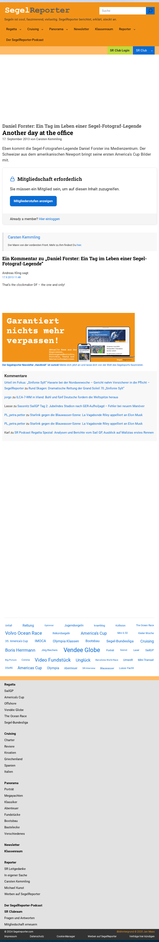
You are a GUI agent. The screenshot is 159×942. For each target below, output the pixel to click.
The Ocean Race (145, 625)
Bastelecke (12, 827)
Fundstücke (12, 815)
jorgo (8, 397)
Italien (8, 772)
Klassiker (10, 802)
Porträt (110, 650)
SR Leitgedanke (15, 869)
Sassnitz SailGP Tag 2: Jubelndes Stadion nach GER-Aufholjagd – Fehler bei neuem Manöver (81, 406)
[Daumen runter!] (3, 297)
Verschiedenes (14, 834)
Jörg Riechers (49, 650)
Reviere (9, 746)
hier (79, 245)
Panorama (11, 783)
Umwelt (128, 660)
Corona (26, 659)
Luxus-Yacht (126, 668)
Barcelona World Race (106, 660)
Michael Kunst (14, 888)
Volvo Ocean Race (23, 633)
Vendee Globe (82, 649)
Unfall (8, 625)
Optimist (49, 625)
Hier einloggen (49, 219)
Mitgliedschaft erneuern (20, 924)
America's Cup (94, 633)
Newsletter (11, 845)
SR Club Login (119, 50)
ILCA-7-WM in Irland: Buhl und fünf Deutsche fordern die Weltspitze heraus (67, 397)
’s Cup (20, 697)
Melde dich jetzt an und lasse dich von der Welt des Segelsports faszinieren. (72, 365)
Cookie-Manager (66, 936)
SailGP (149, 650)
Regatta (9, 684)
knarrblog (99, 625)
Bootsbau (93, 641)
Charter (9, 740)
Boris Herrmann (20, 650)
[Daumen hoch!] (3, 293)
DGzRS (9, 668)
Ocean (14, 716)
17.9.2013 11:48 (11, 277)
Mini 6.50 (122, 633)
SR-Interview (88, 668)
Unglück (83, 660)
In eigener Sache (15, 875)
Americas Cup (30, 668)
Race (23, 716)
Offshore (10, 703)
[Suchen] (150, 10)
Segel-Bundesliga (120, 641)
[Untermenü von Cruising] (42, 29)
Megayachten (13, 796)
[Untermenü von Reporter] (134, 29)
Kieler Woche (146, 633)
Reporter (10, 862)
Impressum (10, 936)
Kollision (120, 625)
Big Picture (11, 660)
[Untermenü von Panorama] (67, 29)
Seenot (123, 650)
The (7, 716)
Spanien (9, 765)
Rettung (28, 625)
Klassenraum (13, 851)
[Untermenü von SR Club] (152, 50)
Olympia (53, 668)
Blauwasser (107, 668)
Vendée (9, 710)
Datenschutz (37, 936)
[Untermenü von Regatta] (20, 29)
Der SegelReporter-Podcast (23, 905)
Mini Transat (146, 660)
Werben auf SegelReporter (22, 894)
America (10, 697)
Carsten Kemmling (24, 237)
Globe (19, 710)
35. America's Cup (16, 641)
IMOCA (40, 641)
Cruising (147, 641)
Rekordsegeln (61, 633)
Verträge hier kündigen (142, 936)
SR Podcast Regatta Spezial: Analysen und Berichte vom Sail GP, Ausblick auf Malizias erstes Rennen (84, 432)
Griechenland (13, 759)
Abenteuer (70, 668)
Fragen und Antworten (19, 918)
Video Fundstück (53, 660)
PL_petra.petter (14, 415)
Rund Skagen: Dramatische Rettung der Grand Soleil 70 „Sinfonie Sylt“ (76, 388)
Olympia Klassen (66, 641)
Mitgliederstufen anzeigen (33, 201)
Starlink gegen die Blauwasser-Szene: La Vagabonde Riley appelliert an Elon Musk (86, 415)
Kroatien (10, 753)
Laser (136, 650)
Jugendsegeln (73, 625)
